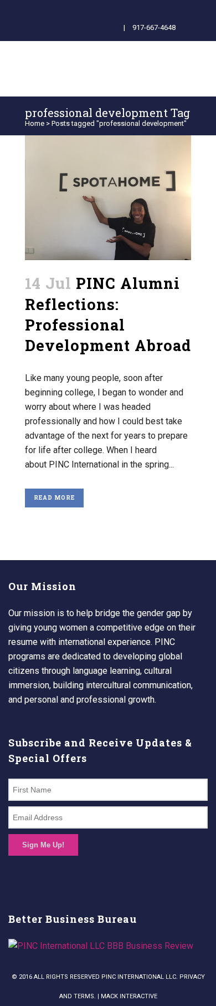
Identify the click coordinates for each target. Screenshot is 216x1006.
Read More (54, 497)
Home (34, 123)
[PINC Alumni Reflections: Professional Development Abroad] (108, 197)
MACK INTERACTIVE (129, 996)
